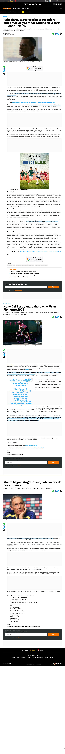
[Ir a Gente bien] (40, 649)
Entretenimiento (40, 657)
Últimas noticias (7, 8)
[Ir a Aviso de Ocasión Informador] (5, 0)
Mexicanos (14, 454)
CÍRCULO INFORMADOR (28, 11)
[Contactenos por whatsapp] (61, 4)
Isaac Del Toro (20, 454)
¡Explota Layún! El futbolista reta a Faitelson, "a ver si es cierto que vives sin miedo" (34, 102)
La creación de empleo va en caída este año (19, 276)
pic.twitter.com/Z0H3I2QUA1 (20, 402)
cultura (46, 657)
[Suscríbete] (59, 0)
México (18, 8)
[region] (32, 751)
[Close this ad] (64, 748)
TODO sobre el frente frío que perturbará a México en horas (23, 271)
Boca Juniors (10, 626)
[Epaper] (52, 0)
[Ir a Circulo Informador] (10, 0)
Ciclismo (9, 454)
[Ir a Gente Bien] (16, 0)
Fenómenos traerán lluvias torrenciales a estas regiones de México (24, 273)
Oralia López (7, 316)
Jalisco (14, 8)
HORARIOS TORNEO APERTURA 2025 (13, 11)
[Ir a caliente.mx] (46, 0)
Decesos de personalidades (19, 626)
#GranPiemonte (20, 385)
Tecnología (34, 657)
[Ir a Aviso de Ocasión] (25, 649)
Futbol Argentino (28, 626)
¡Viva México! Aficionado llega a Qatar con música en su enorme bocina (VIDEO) (40, 251)
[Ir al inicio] (15, 4)
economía (51, 657)
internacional (23, 657)
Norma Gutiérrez (7, 33)
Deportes (5, 16)
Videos (24, 8)
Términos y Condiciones (18, 465)
